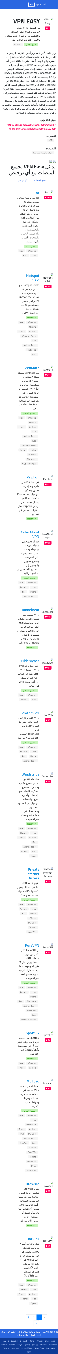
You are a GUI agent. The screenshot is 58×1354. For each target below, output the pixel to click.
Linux (34, 255)
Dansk (32, 1341)
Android (17, 44)
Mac (21, 250)
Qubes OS (31, 1161)
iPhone (22, 331)
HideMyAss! (29, 660)
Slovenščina (26, 1348)
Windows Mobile (28, 1019)
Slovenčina (39, 1348)
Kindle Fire (31, 349)
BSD (25, 255)
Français (53, 1344)
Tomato (32, 927)
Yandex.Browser (29, 445)
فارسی (6, 1341)
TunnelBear (30, 609)
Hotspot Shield (32, 278)
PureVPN (32, 945)
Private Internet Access (32, 874)
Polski (4, 1344)
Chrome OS (31, 1124)
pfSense (32, 918)
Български (50, 1341)
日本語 (35, 1344)
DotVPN (33, 1238)
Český (40, 1341)
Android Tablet (30, 345)
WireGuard (31, 1170)
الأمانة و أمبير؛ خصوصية (43, 152)
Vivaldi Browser (29, 463)
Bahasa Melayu (15, 1344)
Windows (32, 250)
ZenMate (32, 367)
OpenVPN (32, 931)
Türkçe (6, 1348)
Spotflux (32, 1033)
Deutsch (23, 1341)
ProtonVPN (30, 713)
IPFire (33, 1165)
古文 (29, 1352)
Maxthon (32, 454)
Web (34, 354)
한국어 (27, 1344)
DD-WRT (32, 922)
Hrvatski (43, 1344)
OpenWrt (24, 1142)
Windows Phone (29, 336)
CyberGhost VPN (30, 534)
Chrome (32, 326)
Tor (36, 192)
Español (14, 1341)
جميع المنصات (40, 180)
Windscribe (30, 774)
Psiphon (32, 477)
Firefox (33, 449)
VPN (51, 140)
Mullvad (32, 1081)
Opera (22, 449)
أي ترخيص (22, 180)
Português (50, 1348)
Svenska (15, 1348)
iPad (34, 340)
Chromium (31, 459)
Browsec (32, 1184)
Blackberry (31, 1001)
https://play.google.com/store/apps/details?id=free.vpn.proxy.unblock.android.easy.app (31, 127)
